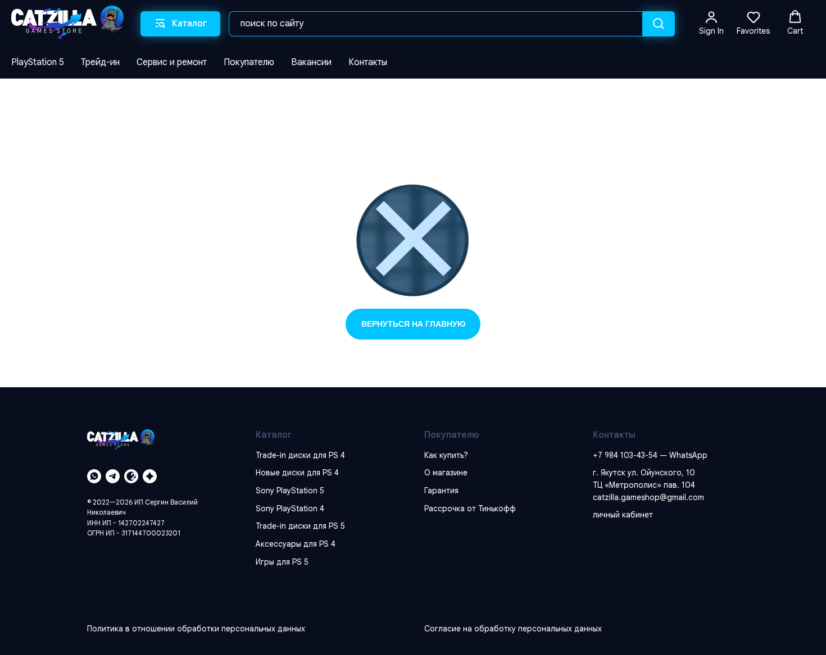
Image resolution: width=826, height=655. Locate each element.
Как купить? (446, 455)
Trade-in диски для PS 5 (300, 526)
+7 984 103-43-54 (625, 455)
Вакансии (311, 62)
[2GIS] (131, 476)
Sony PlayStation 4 (290, 508)
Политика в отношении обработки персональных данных (196, 629)
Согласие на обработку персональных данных (513, 629)
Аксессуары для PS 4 (295, 544)
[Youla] (150, 476)
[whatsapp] (94, 476)
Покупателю (249, 62)
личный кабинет (623, 515)
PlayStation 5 (37, 62)
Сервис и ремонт (172, 62)
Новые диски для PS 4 (297, 473)
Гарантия (441, 490)
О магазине (446, 473)
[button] (711, 23)
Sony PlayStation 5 (290, 490)
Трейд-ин (100, 62)
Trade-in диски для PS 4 (300, 455)
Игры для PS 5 (282, 562)
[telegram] (113, 476)
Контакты (367, 62)
